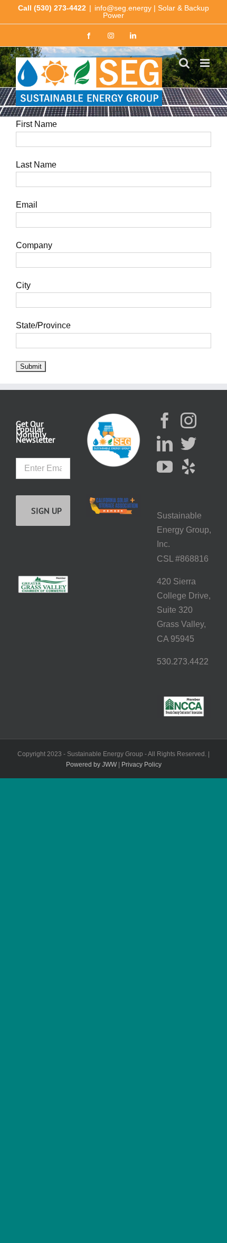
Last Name (36, 164)
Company (34, 245)
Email (26, 204)
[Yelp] (188, 467)
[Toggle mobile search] (184, 62)
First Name (36, 124)
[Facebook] (165, 420)
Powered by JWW (91, 764)
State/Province (43, 325)
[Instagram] (188, 420)
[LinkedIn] (165, 444)
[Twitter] (188, 444)
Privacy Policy (141, 764)
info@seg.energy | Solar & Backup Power (151, 11)
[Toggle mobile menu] (205, 62)
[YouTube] (165, 467)
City (23, 285)
